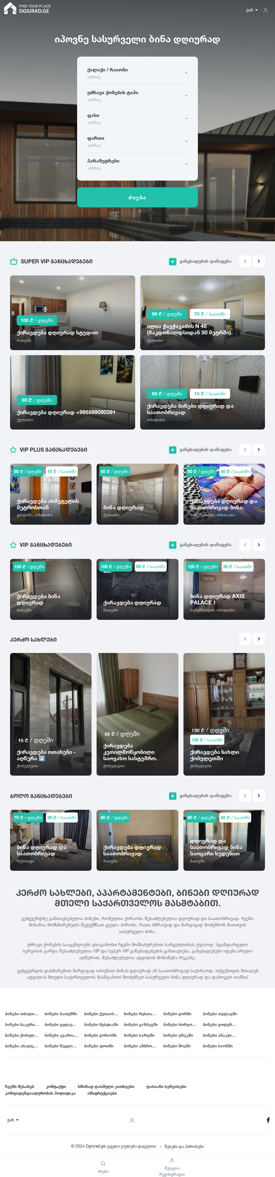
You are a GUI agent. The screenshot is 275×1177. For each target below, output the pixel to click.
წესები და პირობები (184, 1146)
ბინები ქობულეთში (25, 1035)
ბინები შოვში (177, 1045)
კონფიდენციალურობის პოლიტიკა (40, 1093)
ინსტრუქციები (102, 1093)
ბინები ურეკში (178, 1035)
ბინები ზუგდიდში (63, 1045)
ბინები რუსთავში (141, 1013)
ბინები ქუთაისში (101, 1013)
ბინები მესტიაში (101, 1024)
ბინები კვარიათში (63, 1035)
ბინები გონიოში (100, 1035)
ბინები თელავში (220, 1013)
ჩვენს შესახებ (19, 1086)
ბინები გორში (177, 1013)
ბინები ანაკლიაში (222, 1035)
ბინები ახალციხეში (25, 1045)
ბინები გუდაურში (62, 1024)
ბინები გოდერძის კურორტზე (222, 1024)
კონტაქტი (56, 1086)
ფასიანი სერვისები (166, 1086)
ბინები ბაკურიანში (24, 1024)
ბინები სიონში (218, 1045)
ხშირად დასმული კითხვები (106, 1086)
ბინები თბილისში (23, 1013)
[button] (259, 261)
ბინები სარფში (139, 1035)
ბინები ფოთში (99, 1045)
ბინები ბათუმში (61, 1013)
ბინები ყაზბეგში (141, 1024)
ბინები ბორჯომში (181, 1024)
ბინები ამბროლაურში (143, 1045)
